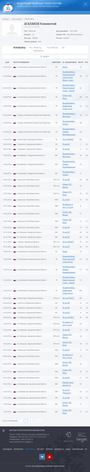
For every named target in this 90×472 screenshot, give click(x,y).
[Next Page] (40, 421)
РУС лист (40, 449)
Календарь (7, 449)
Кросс (65, 67)
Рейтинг (49, 449)
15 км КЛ (66, 200)
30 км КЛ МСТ (68, 318)
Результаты (19, 48)
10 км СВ (66, 180)
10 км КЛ (66, 144)
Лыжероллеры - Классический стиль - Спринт (69, 88)
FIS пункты (52, 48)
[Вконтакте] (42, 457)
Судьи (68, 449)
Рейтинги (38, 51)
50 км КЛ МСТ (68, 298)
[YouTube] (49, 457)
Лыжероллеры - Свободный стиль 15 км (69, 106)
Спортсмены (16, 19)
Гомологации (77, 449)
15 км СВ (65, 149)
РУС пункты (35, 48)
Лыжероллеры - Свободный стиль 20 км (69, 290)
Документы (59, 449)
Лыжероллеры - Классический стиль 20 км (69, 259)
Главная (5, 19)
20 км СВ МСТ (68, 242)
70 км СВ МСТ (68, 140)
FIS (63, 48)
